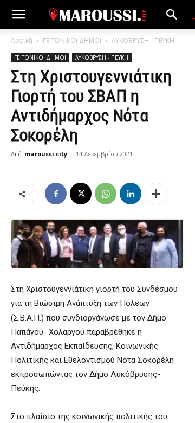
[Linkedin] (130, 193)
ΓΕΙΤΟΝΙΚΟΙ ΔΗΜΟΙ (72, 40)
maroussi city (45, 154)
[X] (81, 193)
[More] (156, 193)
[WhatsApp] (105, 193)
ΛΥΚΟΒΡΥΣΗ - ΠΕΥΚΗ (143, 40)
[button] (18, 14)
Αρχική (21, 40)
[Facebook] (56, 193)
